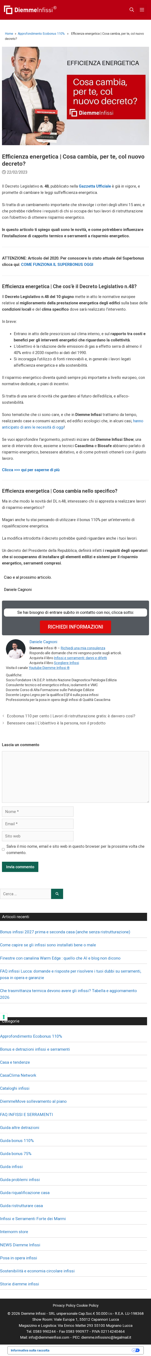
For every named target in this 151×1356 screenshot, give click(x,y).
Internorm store (14, 1231)
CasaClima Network (18, 1075)
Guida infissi (11, 1166)
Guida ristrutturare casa (21, 1205)
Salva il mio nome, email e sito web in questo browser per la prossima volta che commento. (75, 849)
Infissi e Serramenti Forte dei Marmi (33, 1218)
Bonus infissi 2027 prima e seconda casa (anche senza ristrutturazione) (65, 932)
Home (9, 34)
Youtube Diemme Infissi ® (49, 668)
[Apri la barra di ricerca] (131, 10)
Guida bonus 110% (17, 1140)
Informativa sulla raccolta (30, 1350)
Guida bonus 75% (15, 1153)
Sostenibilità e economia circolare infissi (37, 1271)
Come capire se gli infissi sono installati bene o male (48, 945)
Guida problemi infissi (20, 1179)
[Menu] (142, 10)
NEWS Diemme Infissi (20, 1245)
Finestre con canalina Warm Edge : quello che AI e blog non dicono (60, 958)
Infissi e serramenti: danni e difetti (80, 658)
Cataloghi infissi (14, 1088)
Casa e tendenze (15, 1062)
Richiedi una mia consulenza (83, 648)
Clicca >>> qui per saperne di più (31, 469)
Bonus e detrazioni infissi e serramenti (35, 1049)
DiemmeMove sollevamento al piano (33, 1101)
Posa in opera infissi (18, 1258)
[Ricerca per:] (25, 894)
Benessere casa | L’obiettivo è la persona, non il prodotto (56, 723)
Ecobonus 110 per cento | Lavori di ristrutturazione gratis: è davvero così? (71, 716)
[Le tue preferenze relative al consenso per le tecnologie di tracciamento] (3, 1017)
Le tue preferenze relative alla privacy (93, 1350)
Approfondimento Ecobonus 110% (41, 34)
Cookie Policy (87, 1305)
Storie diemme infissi (19, 1284)
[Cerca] (57, 894)
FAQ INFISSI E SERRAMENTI (26, 1114)
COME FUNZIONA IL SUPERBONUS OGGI (57, 264)
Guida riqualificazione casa (25, 1192)
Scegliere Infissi (66, 663)
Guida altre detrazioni (19, 1127)
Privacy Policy (64, 1305)
